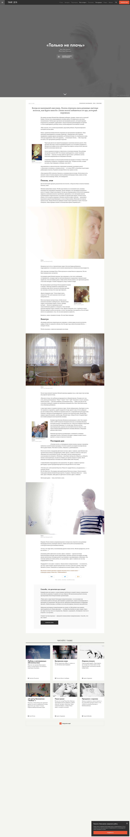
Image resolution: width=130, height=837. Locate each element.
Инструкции (98, 2)
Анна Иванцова (66, 51)
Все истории (82, 2)
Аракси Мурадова (87, 678)
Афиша (111, 2)
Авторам (67, 2)
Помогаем (91, 2)
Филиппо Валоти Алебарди (62, 678)
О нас (61, 2)
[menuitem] (2, 2)
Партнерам (74, 2)
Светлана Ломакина (34, 678)
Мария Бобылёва (87, 716)
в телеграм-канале (46, 572)
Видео (105, 2)
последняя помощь (71, 580)
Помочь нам (124, 2)
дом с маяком (58, 580)
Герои (94, 103)
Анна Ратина (32, 716)
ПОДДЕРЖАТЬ (110, 832)
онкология (64, 580)
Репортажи (99, 103)
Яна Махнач (66, 49)
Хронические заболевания (85, 103)
